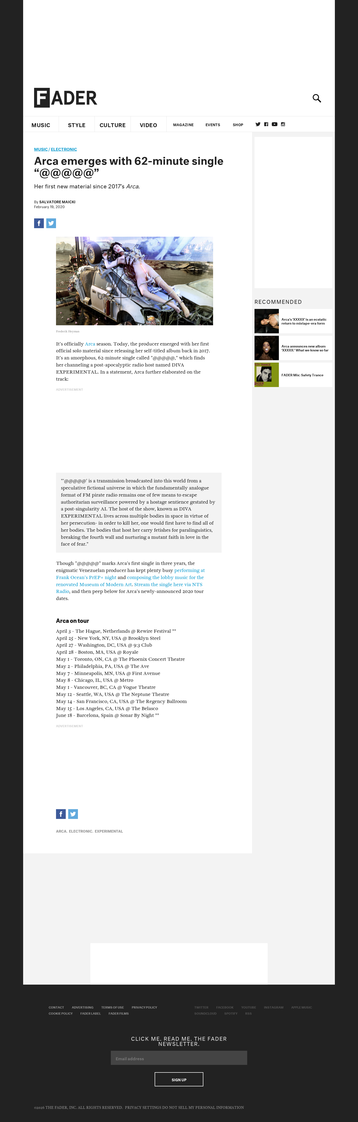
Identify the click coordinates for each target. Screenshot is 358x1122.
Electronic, (81, 831)
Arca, (61, 831)
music (41, 148)
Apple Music (301, 1006)
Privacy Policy (144, 1006)
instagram (283, 124)
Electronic (64, 148)
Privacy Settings (143, 1108)
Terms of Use (112, 1006)
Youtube (248, 1006)
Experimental (109, 831)
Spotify (230, 1012)
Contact (56, 1006)
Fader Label (90, 1012)
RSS (248, 1012)
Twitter (258, 124)
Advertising (83, 1006)
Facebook (225, 1006)
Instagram (273, 1006)
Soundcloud (205, 1012)
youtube (274, 124)
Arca (90, 344)
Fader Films (119, 1012)
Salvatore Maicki (57, 201)
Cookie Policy (61, 1012)
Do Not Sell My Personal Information (203, 1108)
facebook (266, 124)
